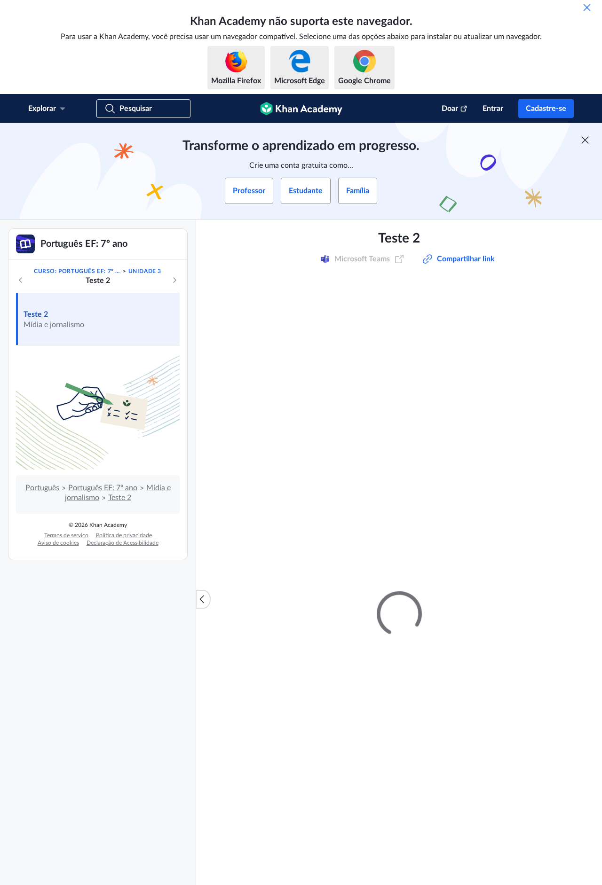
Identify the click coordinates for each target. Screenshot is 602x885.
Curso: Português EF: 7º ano (77, 271)
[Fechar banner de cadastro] (585, 140)
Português (42, 488)
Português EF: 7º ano (102, 488)
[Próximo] (174, 280)
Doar (450, 108)
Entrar (493, 108)
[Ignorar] (586, 7)
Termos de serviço (66, 535)
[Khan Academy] (301, 108)
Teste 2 (36, 314)
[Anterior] (20, 280)
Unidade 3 (144, 271)
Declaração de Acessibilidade (122, 543)
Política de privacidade (124, 535)
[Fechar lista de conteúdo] (203, 599)
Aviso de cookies (58, 543)
